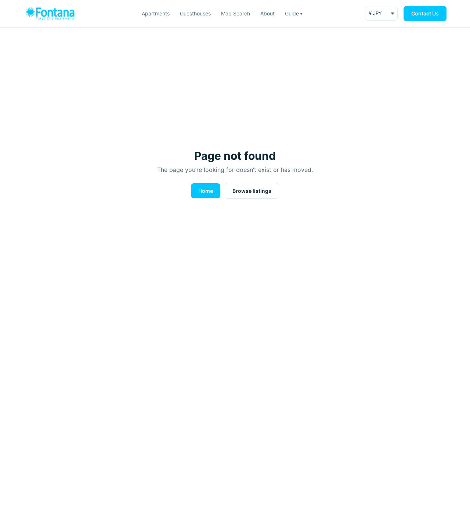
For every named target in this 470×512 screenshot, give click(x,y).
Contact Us (425, 13)
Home (205, 191)
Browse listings (251, 191)
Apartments (156, 13)
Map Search (235, 13)
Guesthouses (195, 13)
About (267, 13)
